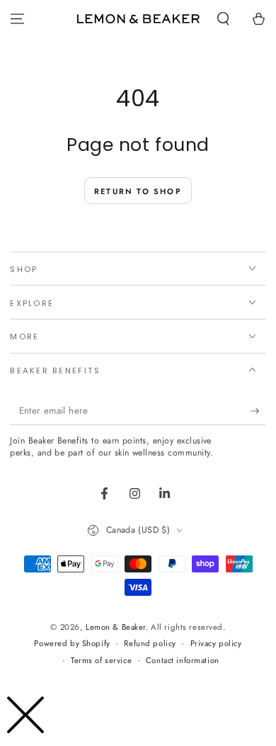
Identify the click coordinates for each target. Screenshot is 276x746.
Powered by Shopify (72, 643)
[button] (223, 19)
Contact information (182, 660)
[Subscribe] (258, 411)
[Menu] (17, 19)
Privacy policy (216, 643)
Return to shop (138, 191)
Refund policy (150, 643)
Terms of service (101, 660)
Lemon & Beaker (116, 627)
